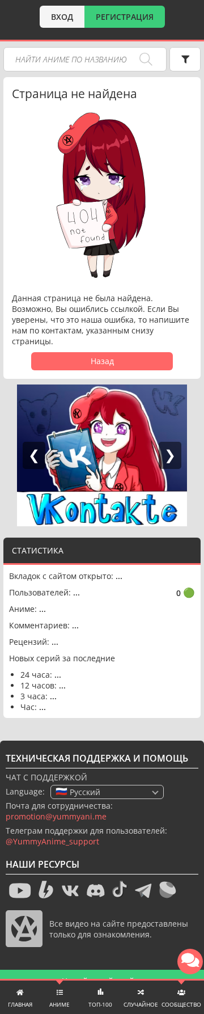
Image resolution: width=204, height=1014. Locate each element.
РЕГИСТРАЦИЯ (125, 16)
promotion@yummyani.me (56, 816)
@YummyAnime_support (52, 841)
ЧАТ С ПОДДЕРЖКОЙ (46, 777)
